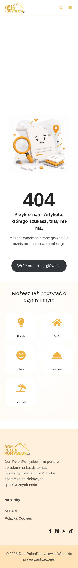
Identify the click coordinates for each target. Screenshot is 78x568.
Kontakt (11, 511)
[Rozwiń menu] (69, 7)
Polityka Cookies (18, 518)
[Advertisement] (39, 56)
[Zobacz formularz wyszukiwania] (61, 7)
